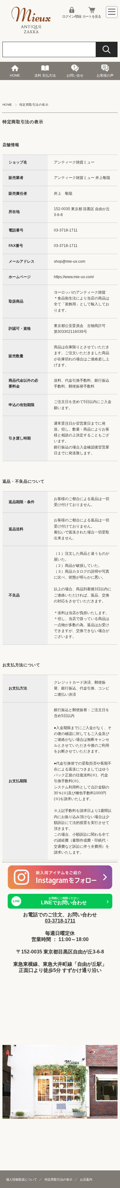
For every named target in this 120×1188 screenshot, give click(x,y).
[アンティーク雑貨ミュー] (31, 32)
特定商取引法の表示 (58, 1179)
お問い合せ (74, 75)
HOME (15, 75)
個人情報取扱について (21, 1179)
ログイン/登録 (71, 16)
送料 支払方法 (45, 75)
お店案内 (86, 1179)
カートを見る (91, 16)
